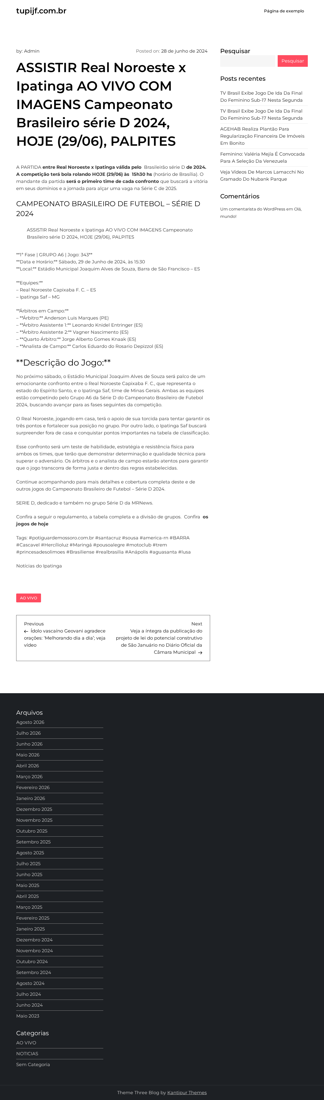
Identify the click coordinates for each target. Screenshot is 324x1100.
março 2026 (29, 776)
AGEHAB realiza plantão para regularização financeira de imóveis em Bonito (262, 136)
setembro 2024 (33, 972)
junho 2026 (29, 744)
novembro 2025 (34, 820)
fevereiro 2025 (32, 918)
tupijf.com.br (41, 10)
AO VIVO (28, 598)
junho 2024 (29, 1005)
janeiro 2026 (30, 798)
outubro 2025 (31, 831)
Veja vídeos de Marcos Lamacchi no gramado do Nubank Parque (262, 176)
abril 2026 (27, 766)
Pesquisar (235, 51)
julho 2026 (28, 733)
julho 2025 (28, 863)
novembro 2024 (34, 951)
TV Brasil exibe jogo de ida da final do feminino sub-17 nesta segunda (261, 97)
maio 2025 (27, 885)
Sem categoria (33, 1064)
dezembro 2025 (34, 809)
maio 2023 (27, 1016)
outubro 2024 (32, 961)
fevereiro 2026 (33, 787)
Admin (31, 51)
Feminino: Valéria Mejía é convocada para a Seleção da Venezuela (262, 158)
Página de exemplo (284, 11)
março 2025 (29, 907)
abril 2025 (27, 896)
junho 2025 (29, 874)
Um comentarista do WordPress (252, 209)
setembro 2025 (33, 842)
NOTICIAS (27, 1053)
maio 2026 (27, 755)
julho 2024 (28, 994)
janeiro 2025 (30, 929)
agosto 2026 (30, 722)
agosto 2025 (30, 853)
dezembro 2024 (34, 940)
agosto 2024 (30, 983)
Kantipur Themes (187, 1092)
